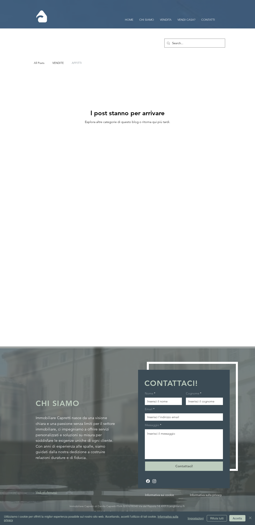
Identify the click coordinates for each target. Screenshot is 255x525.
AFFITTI (77, 63)
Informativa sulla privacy (206, 495)
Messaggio (152, 425)
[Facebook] (147, 481)
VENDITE (58, 63)
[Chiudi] (250, 518)
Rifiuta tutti (217, 518)
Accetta (237, 518)
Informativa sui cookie (159, 495)
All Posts (39, 63)
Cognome (192, 393)
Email (148, 409)
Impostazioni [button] (196, 518)
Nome (149, 393)
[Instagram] (154, 481)
